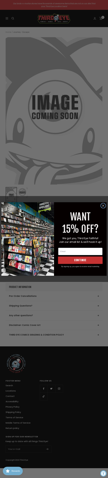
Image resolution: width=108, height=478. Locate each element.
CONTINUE (80, 260)
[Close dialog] (103, 205)
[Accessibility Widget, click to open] (103, 473)
